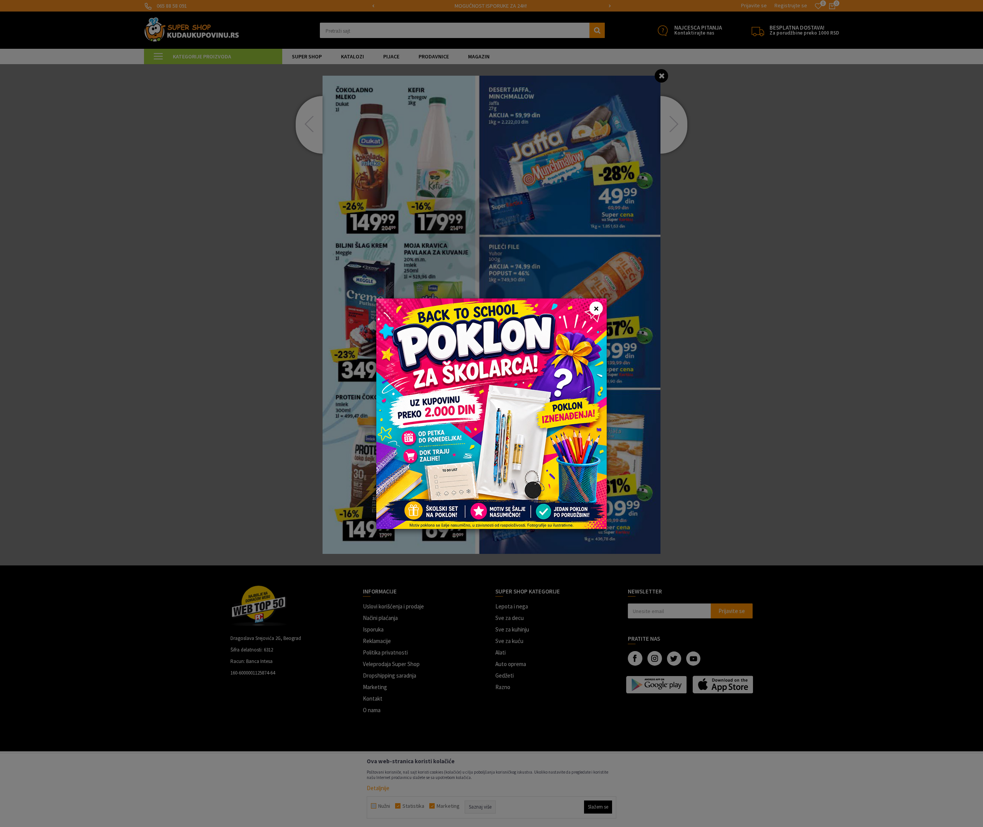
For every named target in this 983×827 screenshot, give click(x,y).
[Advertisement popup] (491, 412)
